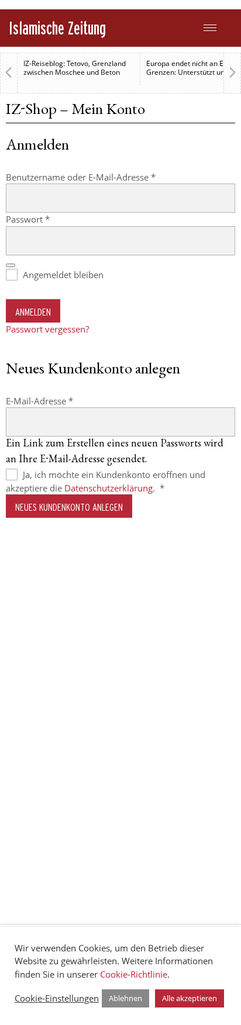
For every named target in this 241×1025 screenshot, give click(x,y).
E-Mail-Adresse (63, 400)
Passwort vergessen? (47, 329)
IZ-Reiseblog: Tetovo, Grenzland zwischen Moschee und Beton (74, 67)
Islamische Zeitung (57, 28)
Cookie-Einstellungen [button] (57, 998)
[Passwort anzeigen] (10, 265)
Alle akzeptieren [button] (189, 998)
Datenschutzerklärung (108, 488)
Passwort (51, 219)
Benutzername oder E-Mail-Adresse (104, 177)
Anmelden (33, 311)
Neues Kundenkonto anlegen (69, 506)
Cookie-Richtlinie (133, 974)
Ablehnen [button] (125, 998)
